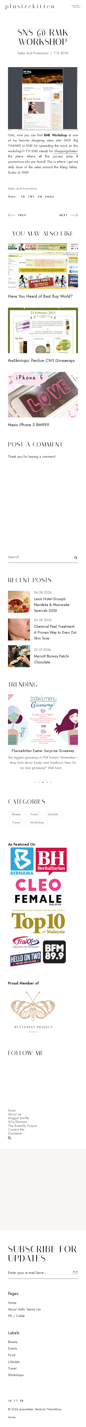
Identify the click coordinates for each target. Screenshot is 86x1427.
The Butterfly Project (22, 1126)
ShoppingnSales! (65, 151)
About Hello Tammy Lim (24, 1309)
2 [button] (39, 782)
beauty (16, 814)
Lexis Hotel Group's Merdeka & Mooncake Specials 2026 (51, 604)
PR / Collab (16, 1316)
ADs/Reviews (18, 1122)
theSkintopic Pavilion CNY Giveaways (41, 361)
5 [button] (51, 782)
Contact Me (16, 1129)
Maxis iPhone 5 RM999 (28, 425)
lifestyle (53, 814)
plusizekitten (31, 6)
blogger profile (18, 1118)
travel (16, 822)
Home (12, 1303)
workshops (16, 1375)
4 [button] (47, 782)
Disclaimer (15, 1133)
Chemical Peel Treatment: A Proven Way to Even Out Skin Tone (55, 632)
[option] (43, 732)
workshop (37, 822)
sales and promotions (33, 53)
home (12, 1110)
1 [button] (35, 782)
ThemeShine (53, 1409)
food (34, 814)
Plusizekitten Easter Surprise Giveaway (43, 750)
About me (15, 1114)
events (12, 1348)
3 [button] (43, 782)
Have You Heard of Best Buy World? (40, 296)
